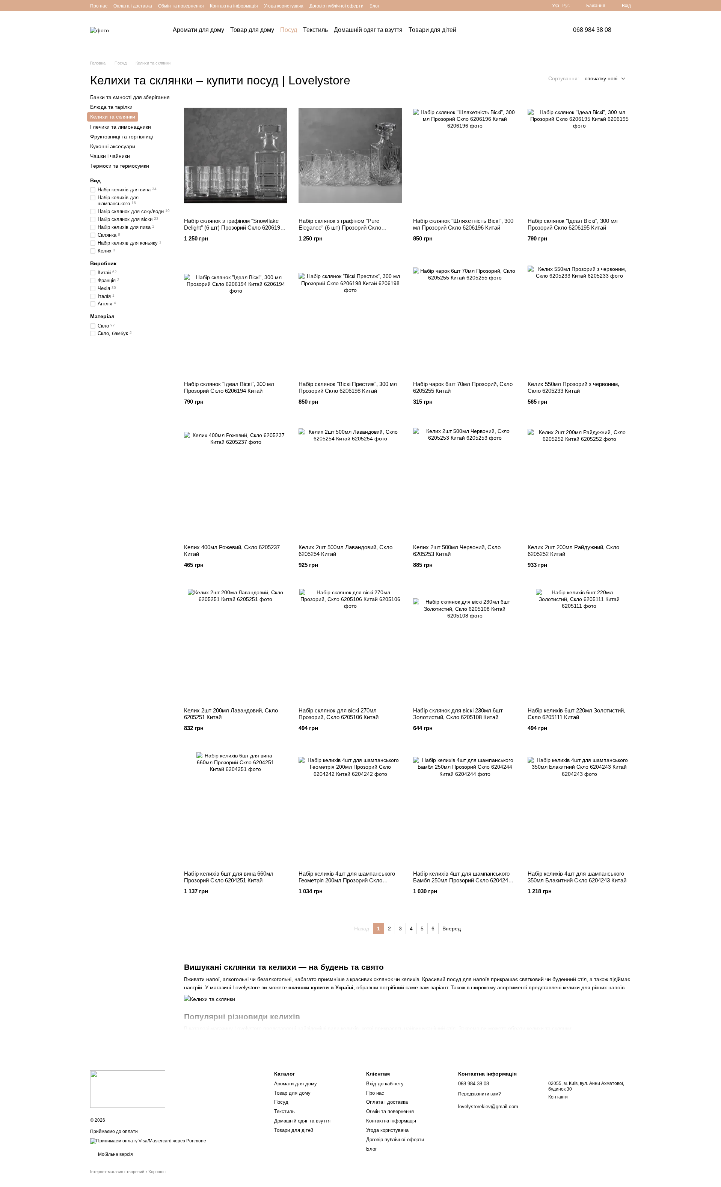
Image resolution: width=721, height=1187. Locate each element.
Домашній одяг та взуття (368, 30)
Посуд (288, 30)
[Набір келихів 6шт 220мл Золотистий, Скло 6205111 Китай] (579, 645)
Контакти (558, 1097)
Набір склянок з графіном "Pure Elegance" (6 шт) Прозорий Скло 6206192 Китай (340, 227)
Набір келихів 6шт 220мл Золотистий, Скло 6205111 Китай (576, 713)
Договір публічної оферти (336, 6)
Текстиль (315, 30)
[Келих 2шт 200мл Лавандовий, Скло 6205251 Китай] (235, 645)
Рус (566, 5)
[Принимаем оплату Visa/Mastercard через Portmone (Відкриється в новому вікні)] (148, 1140)
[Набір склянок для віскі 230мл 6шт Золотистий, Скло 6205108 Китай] (464, 645)
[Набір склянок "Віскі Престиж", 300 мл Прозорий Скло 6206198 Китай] (350, 319)
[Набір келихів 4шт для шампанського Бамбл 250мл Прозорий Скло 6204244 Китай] (464, 808)
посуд (454, 979)
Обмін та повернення (181, 6)
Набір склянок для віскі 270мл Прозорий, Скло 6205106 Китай (339, 713)
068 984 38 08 (592, 30)
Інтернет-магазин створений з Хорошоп (128, 1171)
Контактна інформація (234, 6)
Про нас (98, 6)
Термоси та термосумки (119, 166)
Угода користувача (283, 6)
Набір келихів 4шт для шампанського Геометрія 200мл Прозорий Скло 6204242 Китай (347, 880)
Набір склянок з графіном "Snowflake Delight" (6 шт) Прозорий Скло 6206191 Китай (233, 227)
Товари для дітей (432, 30)
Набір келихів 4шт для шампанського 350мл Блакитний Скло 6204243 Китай (577, 876)
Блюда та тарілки (111, 107)
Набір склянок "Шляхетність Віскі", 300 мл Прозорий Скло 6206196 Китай (463, 224)
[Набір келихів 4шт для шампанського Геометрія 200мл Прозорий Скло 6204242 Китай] (350, 808)
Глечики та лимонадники (120, 126)
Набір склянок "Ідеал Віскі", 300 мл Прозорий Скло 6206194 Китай (229, 387)
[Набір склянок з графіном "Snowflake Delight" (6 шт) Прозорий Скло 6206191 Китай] (235, 155)
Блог (374, 6)
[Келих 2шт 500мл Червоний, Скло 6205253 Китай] (464, 482)
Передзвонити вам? (479, 1094)
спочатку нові (601, 78)
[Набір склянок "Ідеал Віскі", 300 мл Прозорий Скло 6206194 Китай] (235, 319)
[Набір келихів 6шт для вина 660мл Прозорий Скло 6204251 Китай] (235, 808)
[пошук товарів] (477, 30)
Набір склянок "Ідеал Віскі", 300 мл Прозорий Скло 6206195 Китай (573, 224)
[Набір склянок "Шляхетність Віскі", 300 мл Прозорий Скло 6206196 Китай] (464, 155)
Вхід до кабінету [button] (385, 1083)
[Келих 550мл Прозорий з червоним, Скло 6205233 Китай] (579, 319)
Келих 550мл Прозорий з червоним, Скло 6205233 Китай (573, 387)
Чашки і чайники (110, 156)
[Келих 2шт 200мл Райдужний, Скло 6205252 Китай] (579, 482)
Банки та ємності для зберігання (130, 97)
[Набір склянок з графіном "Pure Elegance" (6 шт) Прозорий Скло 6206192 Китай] (350, 155)
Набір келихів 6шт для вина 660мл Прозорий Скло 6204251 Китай (228, 876)
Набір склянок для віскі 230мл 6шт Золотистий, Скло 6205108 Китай (458, 713)
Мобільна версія (115, 1154)
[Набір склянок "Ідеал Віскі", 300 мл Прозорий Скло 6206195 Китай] (579, 155)
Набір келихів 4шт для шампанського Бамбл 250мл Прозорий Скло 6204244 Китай (462, 880)
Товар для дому (252, 30)
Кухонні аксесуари (112, 146)
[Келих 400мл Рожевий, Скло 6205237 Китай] (235, 482)
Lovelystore (246, 987)
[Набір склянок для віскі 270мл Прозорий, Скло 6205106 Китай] (350, 645)
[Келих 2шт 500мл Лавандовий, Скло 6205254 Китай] (350, 482)
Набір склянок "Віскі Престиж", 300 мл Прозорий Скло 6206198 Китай (348, 387)
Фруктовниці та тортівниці (121, 137)
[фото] (127, 1088)
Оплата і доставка (132, 6)
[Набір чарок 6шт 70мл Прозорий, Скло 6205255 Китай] (464, 319)
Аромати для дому (198, 30)
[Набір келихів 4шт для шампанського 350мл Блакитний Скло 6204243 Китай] (579, 808)
